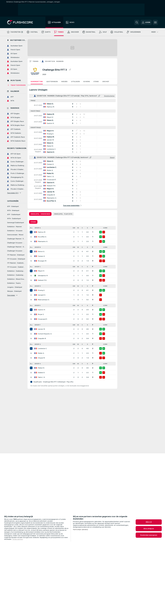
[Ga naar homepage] (22, 22)
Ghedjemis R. (43, 276)
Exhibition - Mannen (54, 61)
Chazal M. (41, 358)
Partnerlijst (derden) (80, 529)
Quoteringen (52, 81)
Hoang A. (41, 290)
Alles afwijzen (148, 529)
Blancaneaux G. (44, 300)
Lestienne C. (42, 348)
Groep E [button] (37, 305)
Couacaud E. (42, 319)
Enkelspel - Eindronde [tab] (40, 214)
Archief (105, 81)
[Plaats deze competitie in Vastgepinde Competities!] (70, 70)
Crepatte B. (42, 338)
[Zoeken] (136, 22)
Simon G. (41, 251)
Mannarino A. (43, 241)
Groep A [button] (38, 228)
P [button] (92, 228)
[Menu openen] (155, 22)
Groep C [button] (38, 266)
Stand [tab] (33, 222)
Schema (86, 81)
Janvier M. (41, 329)
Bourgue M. (42, 261)
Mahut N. (41, 368)
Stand (96, 81)
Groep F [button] (37, 325)
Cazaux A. (41, 256)
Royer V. (41, 314)
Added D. (41, 373)
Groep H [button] (38, 364)
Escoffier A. (42, 237)
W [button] (78, 228)
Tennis (35, 61)
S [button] (87, 228)
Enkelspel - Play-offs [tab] (63, 214)
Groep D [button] (38, 286)
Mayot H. (41, 271)
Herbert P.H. (42, 280)
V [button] (82, 228)
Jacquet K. (42, 295)
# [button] (30, 228)
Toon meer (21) (13, 193)
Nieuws (64, 81)
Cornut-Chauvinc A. (45, 334)
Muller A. (41, 353)
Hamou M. (42, 232)
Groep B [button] (38, 247)
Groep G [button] (38, 344)
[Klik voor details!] (72, 105)
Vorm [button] (105, 228)
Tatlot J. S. (41, 377)
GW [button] (74, 228)
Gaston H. (41, 310)
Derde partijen (17, 539)
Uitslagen (75, 81)
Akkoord (149, 522)
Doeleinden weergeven (148, 535)
